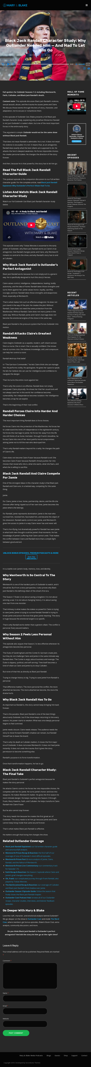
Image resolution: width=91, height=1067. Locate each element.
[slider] (81, 66)
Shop (66, 1055)
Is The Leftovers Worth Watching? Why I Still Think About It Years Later (75, 360)
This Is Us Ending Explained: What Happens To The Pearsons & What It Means (76, 337)
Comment (7, 961)
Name (6, 993)
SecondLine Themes (33, 1063)
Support (74, 1055)
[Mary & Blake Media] (15, 5)
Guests (57, 1055)
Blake (47, 55)
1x (88, 64)
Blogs (49, 1055)
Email (5, 1006)
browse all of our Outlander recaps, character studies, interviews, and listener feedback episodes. (30, 900)
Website (6, 1019)
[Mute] (77, 64)
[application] (45, 64)
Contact (84, 1055)
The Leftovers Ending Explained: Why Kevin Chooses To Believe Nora (75, 402)
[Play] (8, 64)
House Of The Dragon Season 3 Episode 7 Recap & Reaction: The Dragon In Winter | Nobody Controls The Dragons (76, 202)
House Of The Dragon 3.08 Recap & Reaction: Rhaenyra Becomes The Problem (76, 178)
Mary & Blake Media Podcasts (31, 1055)
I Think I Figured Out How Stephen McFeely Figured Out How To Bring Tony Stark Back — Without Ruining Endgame (76, 315)
